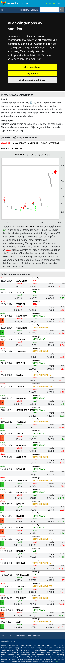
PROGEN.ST (21, 492)
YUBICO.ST (21, 422)
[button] (61, 3)
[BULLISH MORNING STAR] (2, 543)
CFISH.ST (20, 527)
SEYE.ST (20, 375)
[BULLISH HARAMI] (2, 485)
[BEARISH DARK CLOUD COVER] (2, 320)
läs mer (59, 661)
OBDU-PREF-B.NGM (24, 410)
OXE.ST (19, 610)
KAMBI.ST (20, 563)
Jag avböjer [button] (32, 73)
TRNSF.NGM (21, 480)
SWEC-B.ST (21, 469)
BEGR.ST (20, 504)
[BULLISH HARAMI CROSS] (2, 426)
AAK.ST (19, 433)
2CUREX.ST (21, 316)
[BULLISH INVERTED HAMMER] (2, 508)
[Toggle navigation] (3, 9)
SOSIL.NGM (21, 328)
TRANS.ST (20, 386)
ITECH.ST (20, 551)
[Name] (61, 9)
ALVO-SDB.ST (22, 281)
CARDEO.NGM (22, 574)
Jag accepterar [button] (32, 67)
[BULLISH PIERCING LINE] (2, 602)
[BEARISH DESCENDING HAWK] (2, 449)
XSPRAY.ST (21, 339)
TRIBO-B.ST (21, 586)
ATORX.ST (20, 292)
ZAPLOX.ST (21, 351)
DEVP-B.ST (21, 398)
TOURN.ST (21, 598)
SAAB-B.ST (21, 457)
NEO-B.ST (20, 363)
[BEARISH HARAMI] (2, 344)
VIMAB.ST (20, 304)
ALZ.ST (19, 622)
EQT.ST (19, 539)
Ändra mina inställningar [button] (32, 80)
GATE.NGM (21, 445)
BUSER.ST (21, 516)
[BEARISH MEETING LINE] (2, 497)
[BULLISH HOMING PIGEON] (2, 332)
